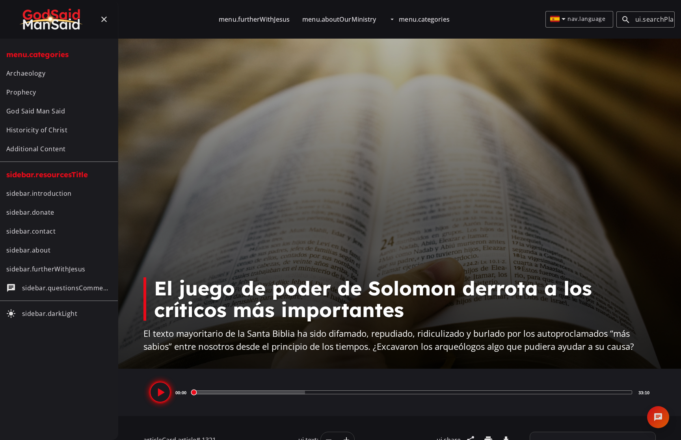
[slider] (412, 392)
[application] (399, 392)
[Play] (160, 392)
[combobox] (558, 19)
